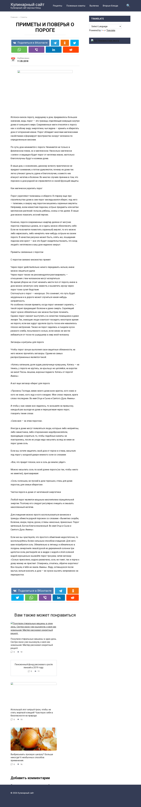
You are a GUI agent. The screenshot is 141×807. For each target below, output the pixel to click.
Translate (110, 30)
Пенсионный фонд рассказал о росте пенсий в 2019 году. (34, 666)
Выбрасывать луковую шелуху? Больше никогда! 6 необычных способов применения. (32, 757)
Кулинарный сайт (27, 4)
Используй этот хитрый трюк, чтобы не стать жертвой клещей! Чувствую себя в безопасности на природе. (32, 712)
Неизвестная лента (108, 40)
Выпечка (94, 5)
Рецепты (57, 5)
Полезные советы (75, 5)
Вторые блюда (110, 5)
